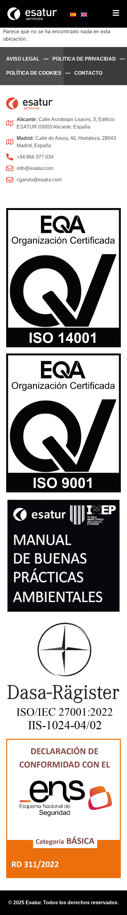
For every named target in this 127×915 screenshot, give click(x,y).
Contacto (88, 73)
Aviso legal (22, 58)
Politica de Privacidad (84, 58)
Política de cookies (33, 73)
